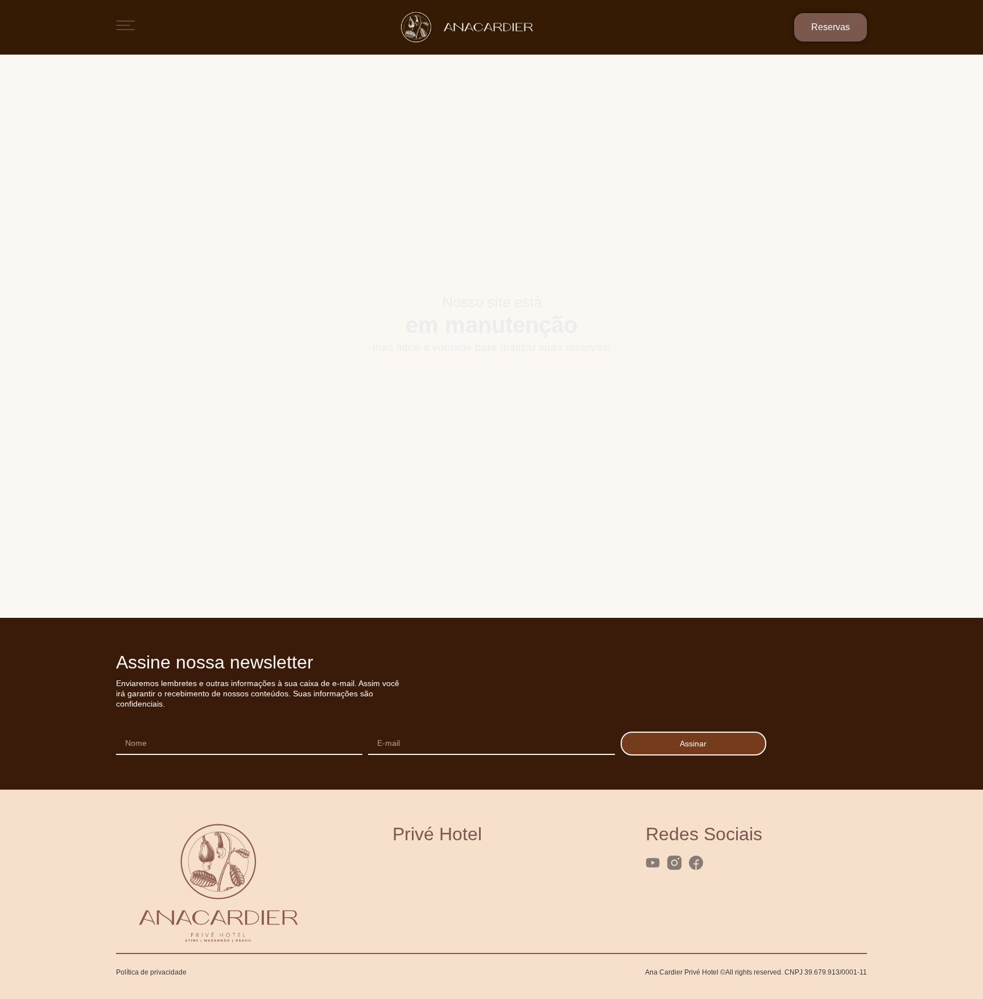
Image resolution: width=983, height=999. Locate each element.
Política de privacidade (151, 972)
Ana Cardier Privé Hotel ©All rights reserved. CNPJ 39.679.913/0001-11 (756, 972)
